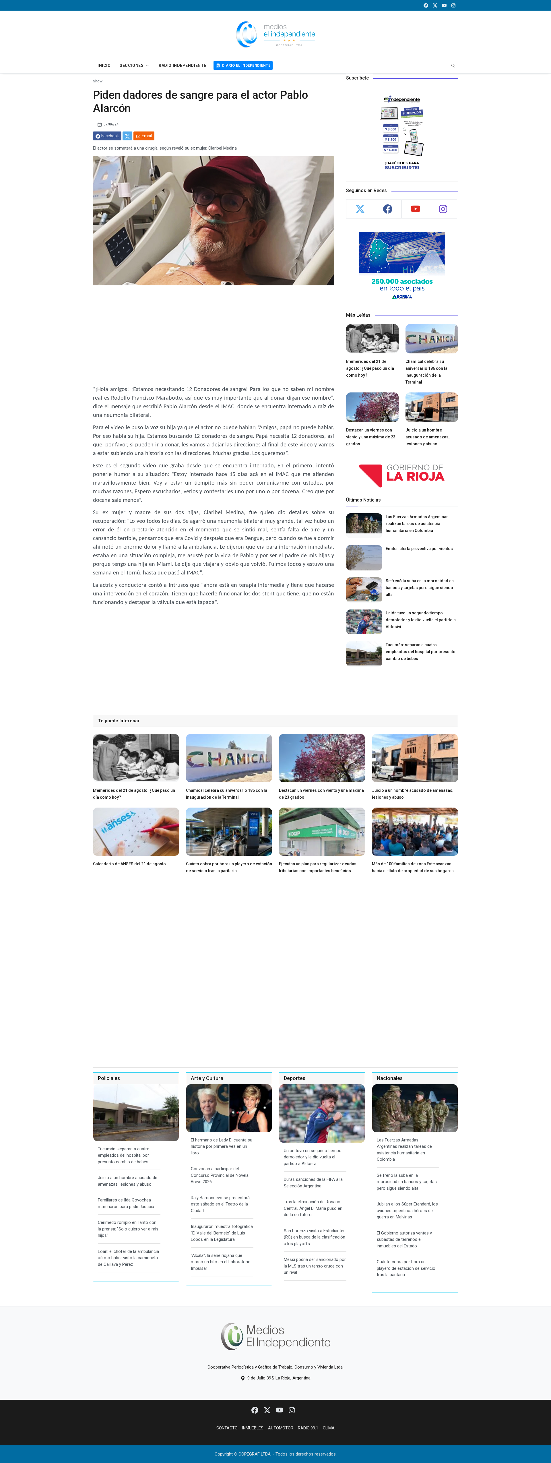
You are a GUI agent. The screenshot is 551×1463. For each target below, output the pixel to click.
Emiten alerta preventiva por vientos (419, 548)
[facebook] (425, 5)
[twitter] (435, 5)
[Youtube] (280, 1409)
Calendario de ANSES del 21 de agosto (129, 864)
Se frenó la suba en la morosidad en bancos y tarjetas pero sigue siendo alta (420, 587)
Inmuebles (252, 1428)
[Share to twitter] (127, 135)
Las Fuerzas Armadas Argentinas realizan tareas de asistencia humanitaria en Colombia (417, 523)
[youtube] (444, 5)
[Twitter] (267, 1409)
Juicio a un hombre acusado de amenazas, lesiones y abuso (427, 437)
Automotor (280, 1428)
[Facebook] (255, 1409)
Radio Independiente (182, 65)
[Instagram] (291, 1409)
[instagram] (453, 5)
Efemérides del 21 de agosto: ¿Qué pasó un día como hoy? (370, 368)
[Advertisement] (213, 335)
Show (97, 81)
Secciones (131, 65)
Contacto (227, 1428)
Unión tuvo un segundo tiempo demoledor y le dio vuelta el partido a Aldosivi (421, 620)
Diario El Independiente (246, 65)
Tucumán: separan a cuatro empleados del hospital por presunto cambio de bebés (420, 652)
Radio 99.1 (308, 1428)
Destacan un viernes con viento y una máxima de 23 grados (370, 437)
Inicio (104, 65)
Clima (329, 1428)
